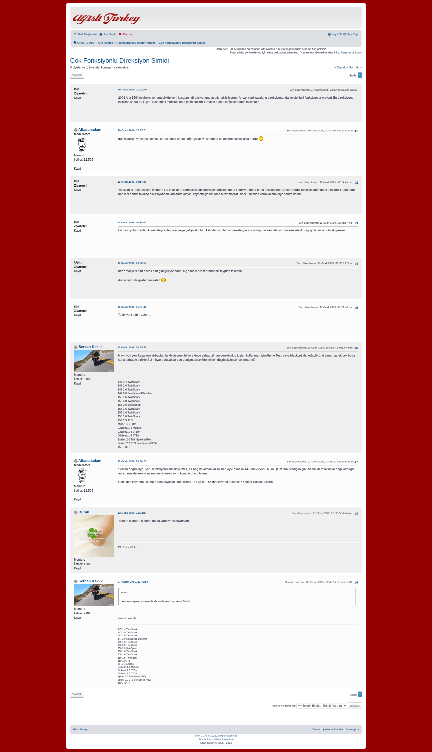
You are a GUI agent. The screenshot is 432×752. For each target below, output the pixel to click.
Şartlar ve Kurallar (332, 729)
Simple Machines (227, 735)
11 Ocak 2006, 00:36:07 (132, 222)
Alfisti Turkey (80, 729)
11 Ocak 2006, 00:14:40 (132, 181)
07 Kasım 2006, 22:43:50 (133, 581)
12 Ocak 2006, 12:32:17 (132, 512)
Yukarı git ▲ (353, 729)
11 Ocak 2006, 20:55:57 (132, 347)
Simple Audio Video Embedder (216, 739)
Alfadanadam (89, 130)
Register (346, 52)
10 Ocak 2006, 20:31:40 (132, 89)
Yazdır (77, 75)
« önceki (340, 67)
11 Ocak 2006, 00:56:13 (132, 263)
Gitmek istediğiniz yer (283, 706)
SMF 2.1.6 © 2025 (205, 735)
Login (358, 52)
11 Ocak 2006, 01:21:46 (132, 307)
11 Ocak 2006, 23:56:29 (132, 461)
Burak (83, 512)
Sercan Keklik (90, 347)
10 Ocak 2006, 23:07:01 (132, 130)
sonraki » (355, 67)
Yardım (316, 729)
